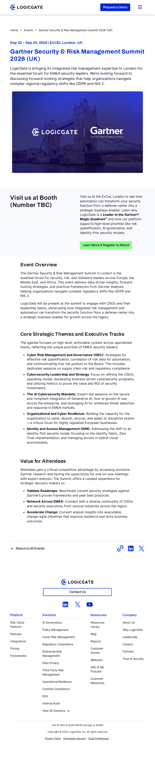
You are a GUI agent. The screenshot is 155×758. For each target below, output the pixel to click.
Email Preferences (98, 738)
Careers (128, 644)
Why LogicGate (133, 629)
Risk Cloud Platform (17, 624)
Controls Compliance (56, 689)
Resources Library (97, 624)
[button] (21, 615)
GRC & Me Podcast (97, 669)
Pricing (14, 648)
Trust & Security (133, 658)
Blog (93, 634)
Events (28, 30)
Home (14, 30)
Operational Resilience (57, 681)
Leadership (130, 637)
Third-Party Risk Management (53, 672)
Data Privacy (50, 663)
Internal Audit (51, 703)
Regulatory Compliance (57, 644)
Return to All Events (30, 548)
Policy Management (55, 629)
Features (16, 634)
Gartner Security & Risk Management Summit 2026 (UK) (75, 30)
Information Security (74, 738)
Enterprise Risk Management (52, 653)
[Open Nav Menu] (140, 7)
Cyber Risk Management (58, 637)
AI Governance (52, 622)
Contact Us (77, 592)
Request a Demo (115, 7)
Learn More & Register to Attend (106, 245)
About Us (129, 622)
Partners (128, 651)
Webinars (97, 660)
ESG (45, 696)
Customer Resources (97, 681)
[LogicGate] (26, 7)
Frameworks (18, 655)
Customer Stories (97, 650)
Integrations (18, 641)
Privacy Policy (53, 738)
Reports (96, 641)
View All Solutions (53, 710)
